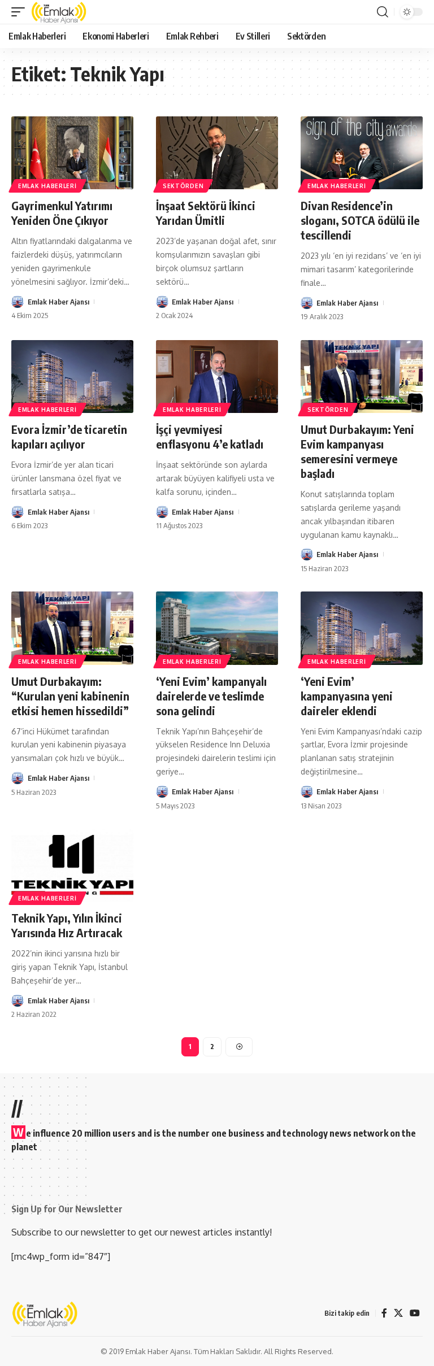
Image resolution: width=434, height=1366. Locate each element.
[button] (21, 12)
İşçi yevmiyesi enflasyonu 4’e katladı (209, 436)
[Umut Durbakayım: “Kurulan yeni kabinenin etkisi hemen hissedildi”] (72, 628)
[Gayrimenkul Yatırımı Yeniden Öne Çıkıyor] (72, 153)
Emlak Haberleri (47, 185)
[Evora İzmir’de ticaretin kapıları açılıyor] (72, 377)
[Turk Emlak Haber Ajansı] (59, 12)
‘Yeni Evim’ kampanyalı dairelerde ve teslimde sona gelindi (211, 695)
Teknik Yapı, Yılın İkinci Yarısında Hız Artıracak (66, 925)
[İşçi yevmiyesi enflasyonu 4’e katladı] (217, 377)
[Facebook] (384, 1313)
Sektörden (183, 185)
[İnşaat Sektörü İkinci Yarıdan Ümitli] (217, 153)
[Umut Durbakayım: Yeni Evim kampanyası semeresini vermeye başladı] (362, 377)
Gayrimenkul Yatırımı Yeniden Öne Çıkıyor (61, 212)
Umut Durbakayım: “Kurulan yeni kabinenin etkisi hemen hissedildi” (70, 695)
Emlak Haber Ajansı (58, 301)
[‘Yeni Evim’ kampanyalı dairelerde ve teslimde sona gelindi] (217, 628)
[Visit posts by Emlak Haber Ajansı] (17, 301)
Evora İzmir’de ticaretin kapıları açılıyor (69, 436)
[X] (398, 1313)
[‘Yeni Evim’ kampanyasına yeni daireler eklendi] (362, 628)
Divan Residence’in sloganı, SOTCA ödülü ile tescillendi (360, 220)
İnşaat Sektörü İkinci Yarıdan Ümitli (205, 212)
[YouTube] (415, 1313)
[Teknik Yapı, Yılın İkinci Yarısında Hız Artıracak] (72, 865)
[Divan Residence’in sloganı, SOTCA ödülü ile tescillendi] (362, 153)
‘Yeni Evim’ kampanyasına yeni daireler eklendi (347, 695)
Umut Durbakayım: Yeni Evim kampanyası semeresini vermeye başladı (357, 451)
